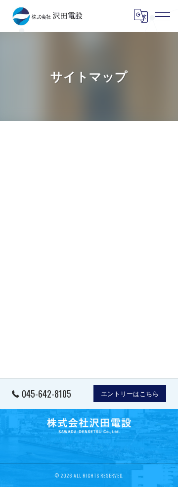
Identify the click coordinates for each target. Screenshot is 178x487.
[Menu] (163, 16)
